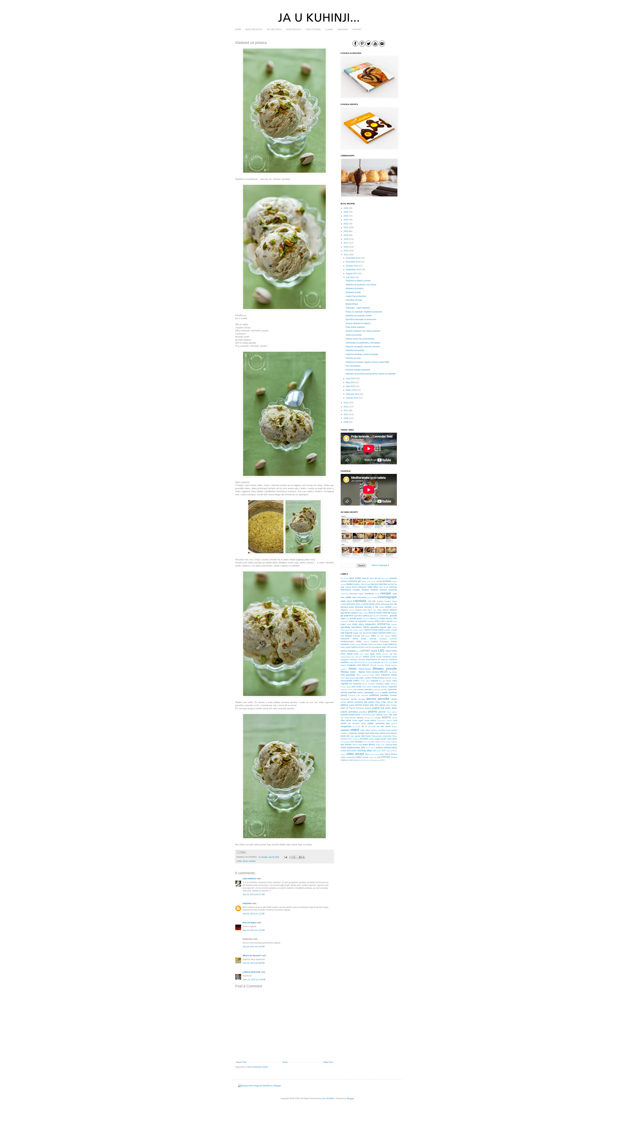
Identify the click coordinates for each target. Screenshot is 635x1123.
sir (362, 726)
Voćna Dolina (391, 754)
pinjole (351, 705)
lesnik (374, 650)
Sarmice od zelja (353, 358)
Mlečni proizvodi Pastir (365, 675)
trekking (379, 747)
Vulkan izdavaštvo (348, 757)
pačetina (377, 689)
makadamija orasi (347, 657)
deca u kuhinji (362, 604)
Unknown (247, 903)
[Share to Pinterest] (303, 857)
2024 (346, 216)
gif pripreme (347, 615)
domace (359, 607)
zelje (378, 757)
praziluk (344, 715)
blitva (375, 587)
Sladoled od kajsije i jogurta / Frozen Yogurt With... (368, 362)
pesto (371, 702)
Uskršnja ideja (364, 750)
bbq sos (387, 584)
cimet (375, 597)
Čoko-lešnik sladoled (355, 327)
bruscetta (393, 590)
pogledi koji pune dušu (384, 708)
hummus (370, 621)
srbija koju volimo (377, 733)
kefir (342, 636)
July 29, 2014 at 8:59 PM (254, 963)
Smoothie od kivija (354, 300)
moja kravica (350, 678)
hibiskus (389, 618)
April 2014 (350, 386)
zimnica (394, 757)
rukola (343, 723)
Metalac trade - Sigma (353, 671)
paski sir (378, 692)
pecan (354, 699)
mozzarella (346, 680)
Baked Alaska (352, 304)
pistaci (245, 861)
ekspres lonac (361, 610)
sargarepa (346, 726)
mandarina (386, 657)
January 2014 (352, 398)
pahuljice (384, 689)
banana (374, 584)
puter (373, 715)
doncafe (368, 607)
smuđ (388, 730)
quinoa (379, 715)
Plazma (352, 708)
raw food (393, 715)
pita (372, 705)
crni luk (372, 601)
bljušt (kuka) (384, 587)
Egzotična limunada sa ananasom (361, 319)
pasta (385, 692)
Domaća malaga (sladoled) (358, 370)
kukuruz (393, 644)
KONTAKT (356, 29)
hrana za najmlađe (358, 621)
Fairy (374, 610)
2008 (346, 422)
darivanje (351, 604)
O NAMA (329, 29)
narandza (357, 684)
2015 (346, 251)
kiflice (373, 636)
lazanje (344, 651)
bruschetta (345, 594)
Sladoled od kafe (353, 292)
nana (394, 681)
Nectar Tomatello (368, 684)
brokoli (374, 589)
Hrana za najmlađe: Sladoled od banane (364, 312)
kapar (375, 633)
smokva (374, 730)
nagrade (374, 681)
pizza (382, 705)
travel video (370, 748)
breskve (365, 590)
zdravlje (365, 757)
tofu (382, 745)
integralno (370, 624)
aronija (379, 581)
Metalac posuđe (385, 668)
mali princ (358, 657)
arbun (373, 581)
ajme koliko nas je (359, 578)
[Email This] (291, 857)
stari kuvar (366, 736)
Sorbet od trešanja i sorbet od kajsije (362, 354)
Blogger (350, 1098)
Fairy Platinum (383, 610)
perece (343, 702)
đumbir (388, 607)
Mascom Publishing (389, 660)
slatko (362, 730)
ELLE (370, 610)
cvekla (343, 604)
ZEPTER (385, 757)
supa (377, 738)
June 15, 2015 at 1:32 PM (254, 979)
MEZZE (384, 671)
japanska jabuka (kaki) (354, 630)
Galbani (394, 613)
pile (395, 702)
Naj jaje (382, 681)
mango (394, 657)
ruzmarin (355, 723)
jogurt (380, 630)
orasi (358, 686)
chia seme (362, 597)
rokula (366, 720)
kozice (394, 641)
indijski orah (346, 624)
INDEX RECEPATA (253, 29)
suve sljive (392, 739)
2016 (346, 247)
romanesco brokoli (384, 720)
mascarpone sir (373, 659)
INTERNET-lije (383, 624)
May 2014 (350, 382)
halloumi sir (374, 618)
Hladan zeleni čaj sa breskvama (360, 339)
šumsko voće (346, 739)
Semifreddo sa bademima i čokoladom (363, 343)
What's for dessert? (252, 955)
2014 (346, 255)
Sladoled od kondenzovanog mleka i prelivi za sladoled (370, 374)
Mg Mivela (393, 672)
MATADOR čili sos (361, 662)
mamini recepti (375, 657)
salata (370, 723)
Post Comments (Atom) (257, 1067)
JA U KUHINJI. (328, 1098)
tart (342, 744)
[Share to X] (297, 857)
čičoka (369, 597)
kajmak (349, 632)
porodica (353, 711)
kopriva (366, 641)
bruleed (383, 590)
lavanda (394, 647)
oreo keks (366, 687)
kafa (342, 633)
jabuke (366, 627)
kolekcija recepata (378, 639)
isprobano (356, 627)
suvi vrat (366, 742)
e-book (351, 610)
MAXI (383, 662)
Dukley (381, 607)
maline (366, 657)
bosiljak (356, 590)
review (394, 718)
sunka (371, 739)
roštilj (395, 720)
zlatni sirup (353, 760)
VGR (384, 751)
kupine (348, 647)
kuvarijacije (376, 647)
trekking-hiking (390, 747)
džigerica (344, 610)
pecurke (383, 698)
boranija (393, 587)
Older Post (328, 1062)
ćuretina (387, 601)
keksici (348, 635)
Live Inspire (364, 654)
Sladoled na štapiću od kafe (358, 281)
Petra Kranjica (249, 922)
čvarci (394, 601)
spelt (367, 733)
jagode (383, 627)
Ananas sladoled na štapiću (358, 323)
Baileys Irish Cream (362, 584)
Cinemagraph (387, 597)
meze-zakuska (372, 672)
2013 (346, 403)
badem (350, 584)
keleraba (356, 636)
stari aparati (355, 736)
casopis (385, 593)
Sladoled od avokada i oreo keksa (361, 284)
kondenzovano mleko (351, 641)
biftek (370, 587)
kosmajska (384, 641)
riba (343, 720)
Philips (377, 702)
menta (387, 665)
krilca (352, 644)
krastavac (345, 644)
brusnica (354, 593)
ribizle (348, 720)
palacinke (392, 689)
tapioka (394, 742)
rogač (360, 720)
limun (343, 654)
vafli (374, 751)
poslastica (363, 712)
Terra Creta (357, 745)
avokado (386, 581)
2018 (346, 239)
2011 (346, 410)
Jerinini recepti (371, 630)
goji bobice (358, 616)
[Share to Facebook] (300, 857)
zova (368, 760)
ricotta (354, 720)
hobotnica (344, 621)
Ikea (395, 621)
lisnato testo (353, 654)
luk (391, 654)
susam (383, 739)
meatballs (351, 665)
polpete (344, 712)
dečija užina (374, 604)
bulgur (361, 594)
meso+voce (365, 668)
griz (347, 618)
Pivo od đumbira (353, 366)
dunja (395, 607)
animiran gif (354, 581)
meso (353, 668)
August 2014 (351, 273)
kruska (364, 644)
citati (343, 601)
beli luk (394, 584)
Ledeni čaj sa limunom (356, 296)
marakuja (353, 660)
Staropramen (377, 736)
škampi (394, 726)
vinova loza (374, 754)
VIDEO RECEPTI (293, 29)
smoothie (381, 730)
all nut (377, 578)
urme (353, 750)
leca (358, 651)
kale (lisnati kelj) (365, 633)
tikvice (372, 744)
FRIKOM (386, 613)
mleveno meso (389, 674)
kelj (362, 636)
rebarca (360, 717)
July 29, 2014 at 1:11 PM (253, 914)
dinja (391, 604)
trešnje (343, 751)
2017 (346, 243)
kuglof (385, 644)
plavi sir (344, 708)
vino (367, 754)
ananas (344, 581)
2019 (346, 235)
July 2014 (350, 277)
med (359, 665)
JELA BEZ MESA (274, 29)
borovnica (346, 589)
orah (353, 687)
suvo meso (375, 742)
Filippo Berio (363, 613)
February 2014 (352, 394)
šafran (363, 723)
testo (365, 744)
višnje (381, 754)
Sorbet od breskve (354, 335)
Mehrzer (365, 665)
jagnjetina (374, 627)
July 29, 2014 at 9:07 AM (254, 894)
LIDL (381, 650)
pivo (377, 705)
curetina (380, 601)
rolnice (373, 720)
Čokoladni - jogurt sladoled (358, 308)
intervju (394, 624)
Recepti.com (369, 718)
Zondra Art (362, 760)
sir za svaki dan (372, 726)
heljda (382, 618)
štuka (394, 736)
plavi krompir (391, 705)
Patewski (351, 695)
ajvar (372, 578)
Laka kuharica (249, 878)
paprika (352, 692)
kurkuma (360, 647)
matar (370, 662)
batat (381, 584)
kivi (378, 636)
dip (395, 604)
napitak (344, 683)
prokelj (352, 715)
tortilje (343, 747)
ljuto (372, 653)
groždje (353, 618)
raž (342, 718)
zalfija (358, 757)
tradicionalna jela (356, 747)
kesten (367, 636)
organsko (392, 687)
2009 (346, 418)
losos (378, 654)
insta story (358, 624)
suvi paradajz (356, 741)
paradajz (369, 692)
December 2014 (353, 258)
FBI (345, 613)
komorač (393, 639)
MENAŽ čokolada (377, 665)
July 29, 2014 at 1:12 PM (254, 930)
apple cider (366, 581)
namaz (388, 681)
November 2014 (353, 262)
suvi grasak (345, 742)
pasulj (344, 695)
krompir (358, 644)
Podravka (360, 708)
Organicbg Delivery (380, 687)
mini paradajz (348, 674)
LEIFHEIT (365, 650)
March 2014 (351, 390)
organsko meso (347, 689)
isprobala (345, 627)
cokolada (359, 601)
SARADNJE (342, 29)
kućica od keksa (375, 644)
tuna (349, 750)
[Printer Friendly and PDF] (241, 853)
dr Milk (375, 607)
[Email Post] (285, 857)
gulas (359, 618)
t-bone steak (386, 742)
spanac (353, 733)
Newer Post (241, 1062)
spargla (361, 733)
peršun (350, 702)
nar (350, 684)
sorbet (343, 733)
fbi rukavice (353, 613)
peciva (371, 698)
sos (347, 733)
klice (382, 636)
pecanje (362, 699)
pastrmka (393, 692)
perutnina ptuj (361, 702)
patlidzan (374, 695)
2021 (346, 227)
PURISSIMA (366, 715)
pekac (394, 699)
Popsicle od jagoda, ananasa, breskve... (363, 346)
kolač (363, 639)
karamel (381, 633)
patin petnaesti (362, 695)
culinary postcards (251, 972)
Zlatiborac (345, 760)
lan (388, 647)
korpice (374, 641)
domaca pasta (347, 607)
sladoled (252, 861)
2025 (346, 212)
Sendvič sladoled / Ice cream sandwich (363, 331)
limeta (394, 651)
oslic (355, 689)
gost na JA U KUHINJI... (379, 616)
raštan (385, 715)
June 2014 (351, 378)
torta (395, 744)
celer (354, 597)
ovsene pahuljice (365, 689)
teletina (348, 744)
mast (351, 662)
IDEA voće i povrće (384, 621)
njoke (387, 684)
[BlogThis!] (294, 857)
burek (377, 594)
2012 (346, 407)
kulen (343, 647)
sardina (394, 723)
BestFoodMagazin (359, 587)
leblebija (352, 651)
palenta (344, 692)
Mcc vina (389, 662)
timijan (378, 745)
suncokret (363, 739)
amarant (393, 578)
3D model (344, 578)
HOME (238, 29)
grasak (393, 615)
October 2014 (352, 266)
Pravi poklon (392, 712)
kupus (354, 647)
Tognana (388, 745)
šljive (368, 730)
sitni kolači (386, 726)
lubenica (385, 654)
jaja (389, 627)
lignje (388, 651)
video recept (355, 754)
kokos (394, 636)
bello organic (346, 587)
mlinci (343, 678)
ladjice (384, 647)
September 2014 (353, 269)
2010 (346, 414)
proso (357, 715)
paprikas (360, 692)
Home (285, 1062)
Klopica (388, 636)
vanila (378, 751)
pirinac (358, 705)
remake (378, 718)
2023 (346, 220)
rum (349, 723)
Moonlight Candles (363, 678)
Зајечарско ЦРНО (378, 760)
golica (366, 615)
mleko (377, 675)
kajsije (355, 633)
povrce (382, 711)
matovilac (377, 662)
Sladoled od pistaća (354, 288)
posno (372, 711)
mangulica (345, 660)
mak (395, 654)
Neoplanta (380, 684)
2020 (346, 231)
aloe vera (385, 578)
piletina (344, 705)
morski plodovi (377, 678)
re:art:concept (350, 718)
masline (345, 662)
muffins (356, 681)
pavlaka (384, 695)
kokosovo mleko (349, 639)
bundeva (369, 593)
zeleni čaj (372, 757)
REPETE (386, 717)
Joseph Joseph (390, 630)
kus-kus (368, 647)
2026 (346, 208)
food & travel (375, 612)
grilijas (343, 618)
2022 (346, 224)
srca (388, 733)
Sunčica (356, 739)
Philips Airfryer (387, 702)
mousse (388, 678)
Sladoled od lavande (355, 350)
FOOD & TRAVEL (313, 29)
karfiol (388, 633)
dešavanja (385, 604)
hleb (395, 618)
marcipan (361, 660)
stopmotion (387, 736)
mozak (394, 678)
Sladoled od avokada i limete (359, 315)
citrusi (349, 601)
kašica (394, 633)
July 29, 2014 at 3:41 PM (254, 946)
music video (365, 681)
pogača (368, 708)
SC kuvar (356, 726)
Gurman (366, 618)
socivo (394, 730)
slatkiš (354, 730)
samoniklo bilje (382, 723)
